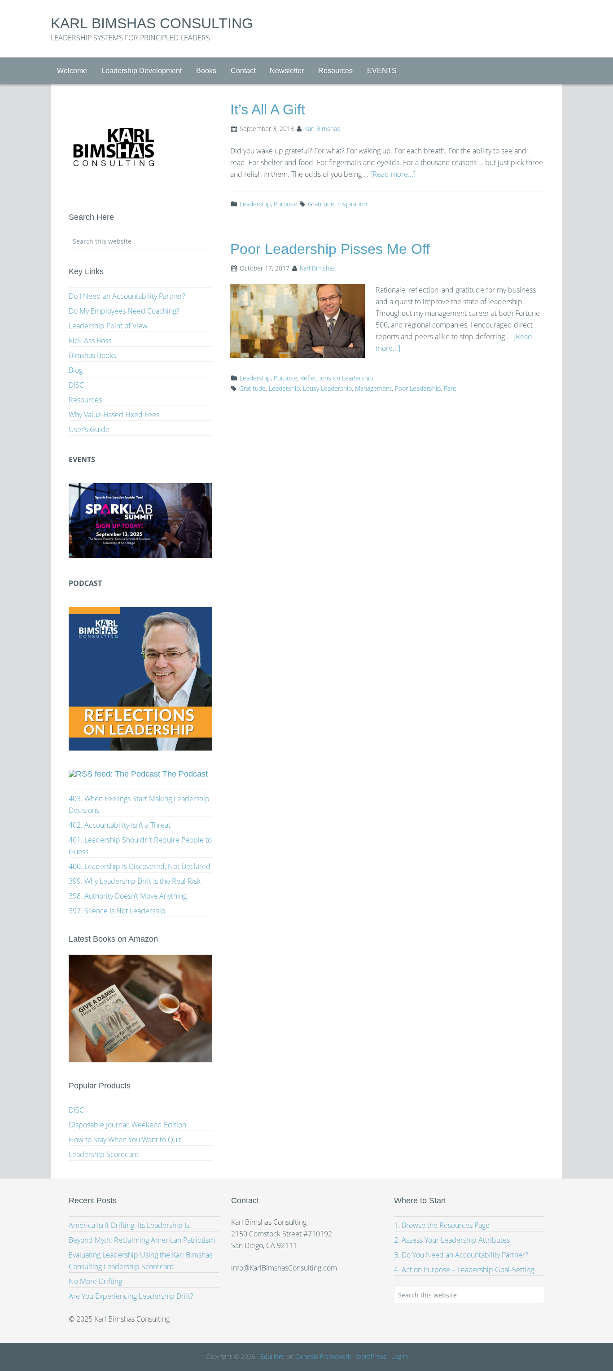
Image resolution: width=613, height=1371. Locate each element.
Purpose (285, 204)
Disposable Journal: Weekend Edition (127, 1125)
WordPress (371, 1356)
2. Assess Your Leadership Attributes (452, 1240)
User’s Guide (89, 429)
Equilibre (272, 1356)
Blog (76, 370)
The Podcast (185, 773)
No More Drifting (95, 1281)
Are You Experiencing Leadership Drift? (131, 1296)
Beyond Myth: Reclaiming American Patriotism (142, 1240)
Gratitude (321, 204)
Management (373, 388)
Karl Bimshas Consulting (152, 23)
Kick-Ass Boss (90, 340)
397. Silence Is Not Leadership (117, 911)
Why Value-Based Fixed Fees (114, 414)
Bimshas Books (92, 355)
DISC (76, 385)
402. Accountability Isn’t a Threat (120, 825)
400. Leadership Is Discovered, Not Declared (139, 866)
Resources (85, 400)
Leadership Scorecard (104, 1154)
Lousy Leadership (327, 388)
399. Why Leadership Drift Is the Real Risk (135, 881)
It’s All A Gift (267, 109)
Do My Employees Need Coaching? (124, 311)
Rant (450, 388)
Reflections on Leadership (336, 378)
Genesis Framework (323, 1356)
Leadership (255, 204)
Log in (399, 1356)
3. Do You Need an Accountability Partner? (461, 1255)
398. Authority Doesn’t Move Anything (128, 896)
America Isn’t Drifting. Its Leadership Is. (130, 1225)
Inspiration (352, 204)
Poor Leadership (418, 388)
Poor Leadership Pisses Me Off (330, 249)
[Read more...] (393, 174)
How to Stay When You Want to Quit (125, 1139)
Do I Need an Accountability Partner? (127, 296)
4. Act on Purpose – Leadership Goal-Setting (464, 1270)
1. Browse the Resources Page (442, 1225)
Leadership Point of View (108, 326)
